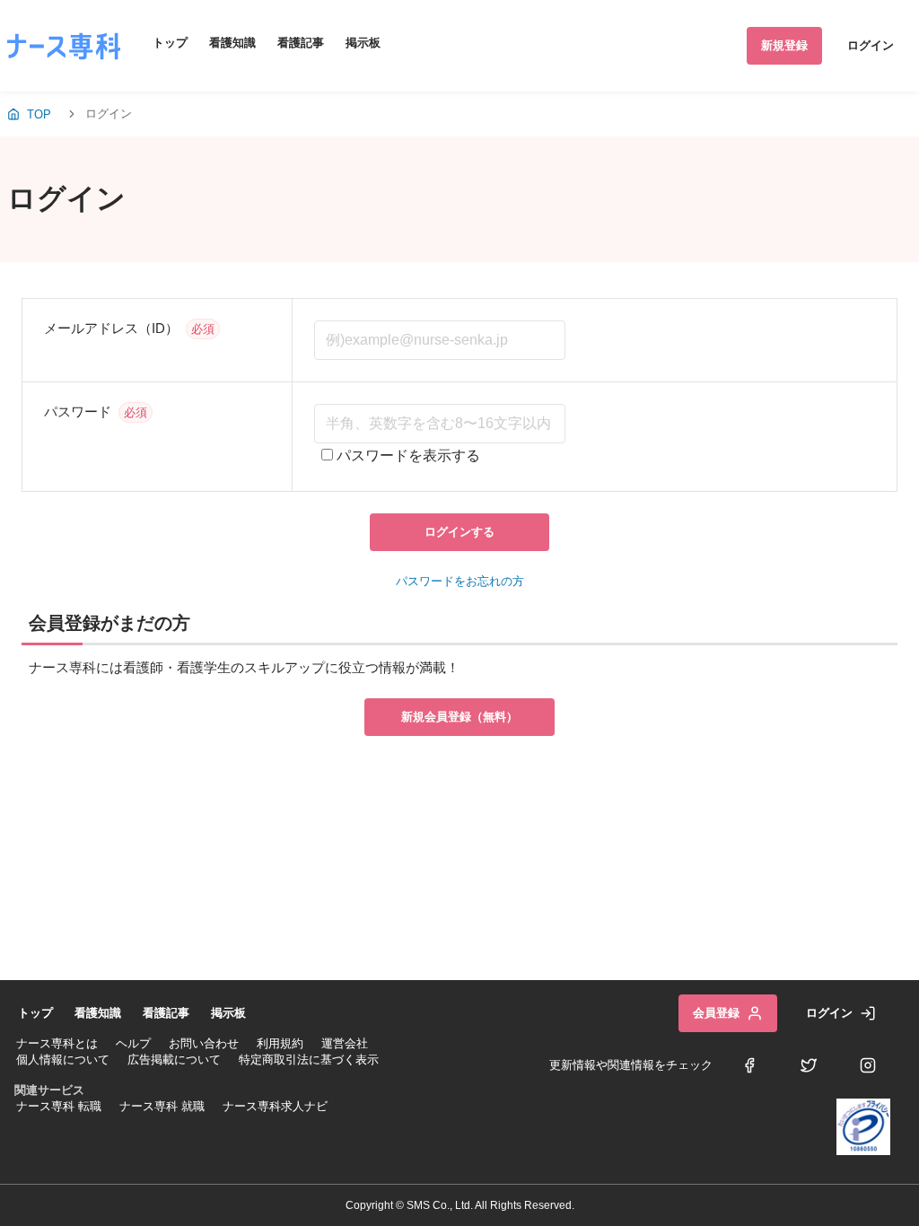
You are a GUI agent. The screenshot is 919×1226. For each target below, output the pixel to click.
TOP (39, 114)
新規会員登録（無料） (459, 716)
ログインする (459, 532)
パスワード (77, 411)
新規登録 (784, 45)
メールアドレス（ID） (111, 328)
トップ (170, 42)
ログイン (870, 45)
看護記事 (300, 42)
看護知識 (232, 42)
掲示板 (363, 42)
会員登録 (716, 1013)
